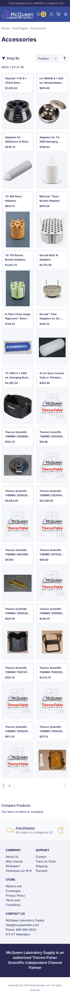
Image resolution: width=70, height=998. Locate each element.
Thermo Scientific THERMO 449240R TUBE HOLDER (16, 552)
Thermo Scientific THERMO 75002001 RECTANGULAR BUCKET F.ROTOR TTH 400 (51, 670)
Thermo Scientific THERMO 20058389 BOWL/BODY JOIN (51, 435)
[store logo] (17, 14)
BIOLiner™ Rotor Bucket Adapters (49, 198)
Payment (41, 871)
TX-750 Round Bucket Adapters (15, 257)
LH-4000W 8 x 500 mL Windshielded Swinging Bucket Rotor (51, 81)
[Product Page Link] (17, 111)
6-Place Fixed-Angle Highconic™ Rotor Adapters (17, 317)
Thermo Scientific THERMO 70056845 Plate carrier (51, 611)
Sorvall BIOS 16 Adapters (48, 257)
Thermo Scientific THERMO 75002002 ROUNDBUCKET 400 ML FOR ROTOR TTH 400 (17, 729)
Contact (41, 857)
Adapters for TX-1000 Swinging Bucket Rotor (49, 140)
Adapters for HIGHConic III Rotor (17, 139)
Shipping (42, 866)
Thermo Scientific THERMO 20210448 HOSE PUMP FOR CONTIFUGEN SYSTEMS (51, 493)
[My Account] (51, 14)
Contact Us (15, 913)
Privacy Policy (15, 895)
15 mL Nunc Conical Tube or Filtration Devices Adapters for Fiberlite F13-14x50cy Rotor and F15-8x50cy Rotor (51, 376)
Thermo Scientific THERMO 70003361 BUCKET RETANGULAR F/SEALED (17, 611)
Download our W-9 (19, 871)
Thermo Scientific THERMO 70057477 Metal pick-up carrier (17, 670)
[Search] (38, 14)
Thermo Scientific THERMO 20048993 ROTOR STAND (17, 435)
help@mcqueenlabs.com (22, 925)
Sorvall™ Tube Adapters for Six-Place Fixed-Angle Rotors (50, 317)
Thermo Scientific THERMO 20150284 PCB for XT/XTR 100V (17, 493)
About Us (12, 857)
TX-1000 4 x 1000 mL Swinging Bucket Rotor (17, 376)
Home (5, 28)
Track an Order (46, 861)
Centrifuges (19, 28)
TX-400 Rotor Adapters (13, 198)
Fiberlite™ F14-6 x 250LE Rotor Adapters (16, 81)
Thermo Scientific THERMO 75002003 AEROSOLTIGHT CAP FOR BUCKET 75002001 (52, 729)
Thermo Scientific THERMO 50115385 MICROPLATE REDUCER (51, 552)
